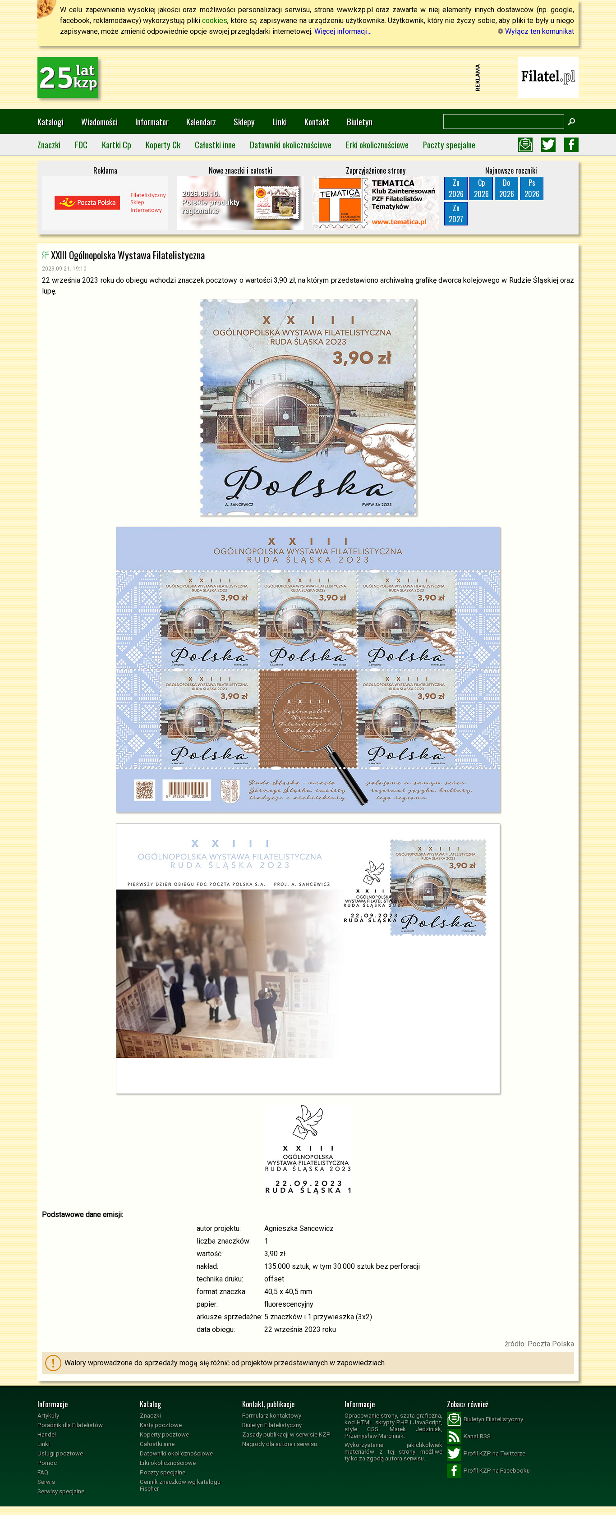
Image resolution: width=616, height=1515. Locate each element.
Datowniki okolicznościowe (290, 144)
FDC (81, 144)
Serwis (46, 1481)
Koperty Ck (163, 144)
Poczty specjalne (449, 144)
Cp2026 (481, 188)
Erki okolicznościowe (377, 144)
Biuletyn (359, 121)
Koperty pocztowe (164, 1434)
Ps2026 (531, 188)
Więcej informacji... (343, 31)
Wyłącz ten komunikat (538, 31)
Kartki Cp (116, 144)
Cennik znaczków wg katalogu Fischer (180, 1485)
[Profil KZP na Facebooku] (571, 145)
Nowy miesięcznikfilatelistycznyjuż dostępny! (548, 77)
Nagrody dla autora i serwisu (279, 1444)
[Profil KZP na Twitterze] (548, 145)
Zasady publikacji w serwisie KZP (286, 1434)
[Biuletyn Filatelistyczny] (525, 145)
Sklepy (244, 121)
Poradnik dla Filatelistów (70, 1425)
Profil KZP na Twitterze (494, 1453)
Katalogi (50, 121)
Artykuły (48, 1415)
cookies (214, 20)
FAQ (42, 1472)
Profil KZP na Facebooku (497, 1470)
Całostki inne (215, 144)
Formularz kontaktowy (271, 1415)
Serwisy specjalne (60, 1491)
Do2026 (506, 188)
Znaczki (48, 144)
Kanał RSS (477, 1436)
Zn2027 (456, 213)
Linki (279, 121)
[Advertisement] (308, 77)
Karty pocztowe (161, 1425)
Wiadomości (99, 121)
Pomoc (47, 1463)
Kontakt (316, 121)
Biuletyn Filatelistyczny (272, 1425)
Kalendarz (201, 121)
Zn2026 (456, 188)
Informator (152, 121)
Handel (46, 1434)
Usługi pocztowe (60, 1453)
